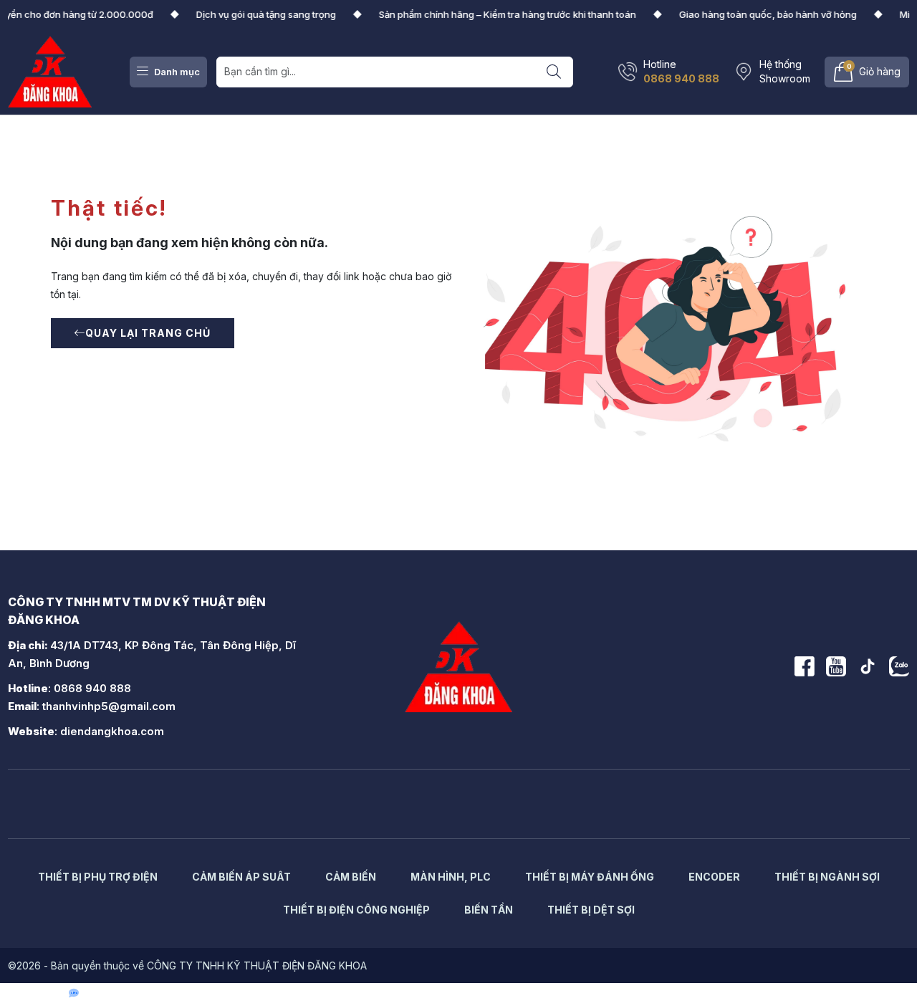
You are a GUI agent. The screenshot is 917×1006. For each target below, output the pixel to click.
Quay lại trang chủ (148, 333)
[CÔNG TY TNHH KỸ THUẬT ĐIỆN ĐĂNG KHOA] (50, 70)
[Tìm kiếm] (554, 72)
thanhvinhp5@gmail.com (109, 706)
